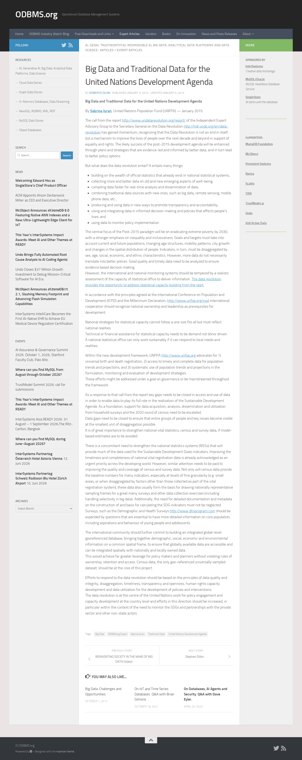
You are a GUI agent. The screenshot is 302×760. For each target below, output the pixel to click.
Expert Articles (129, 34)
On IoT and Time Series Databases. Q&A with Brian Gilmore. (154, 694)
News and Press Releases (219, 34)
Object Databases (30, 130)
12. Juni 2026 (41, 459)
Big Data (99, 634)
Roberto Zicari (99, 93)
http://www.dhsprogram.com (192, 511)
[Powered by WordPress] (31, 751)
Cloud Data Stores (30, 83)
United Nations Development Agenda (187, 634)
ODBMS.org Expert (117, 634)
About (247, 34)
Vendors (150, 34)
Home (19, 34)
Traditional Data (156, 634)
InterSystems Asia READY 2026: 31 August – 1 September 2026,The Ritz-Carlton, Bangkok (44, 424)
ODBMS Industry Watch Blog (49, 34)
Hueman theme (65, 751)
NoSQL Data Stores (31, 120)
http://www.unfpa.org (178, 355)
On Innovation (186, 34)
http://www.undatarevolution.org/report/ (154, 120)
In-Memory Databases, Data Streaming (44, 102)
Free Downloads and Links (93, 34)
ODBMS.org (36, 14)
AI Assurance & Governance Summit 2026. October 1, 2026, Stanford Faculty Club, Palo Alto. (41, 355)
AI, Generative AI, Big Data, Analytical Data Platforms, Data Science (43, 70)
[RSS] (70, 45)
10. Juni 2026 (41, 478)
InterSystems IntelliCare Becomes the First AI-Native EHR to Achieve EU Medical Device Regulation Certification (44, 319)
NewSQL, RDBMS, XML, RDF (37, 111)
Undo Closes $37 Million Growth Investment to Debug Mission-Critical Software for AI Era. (42, 274)
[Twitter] (63, 45)
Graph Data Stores (30, 92)
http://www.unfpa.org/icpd (188, 300)
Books (166, 34)
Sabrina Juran (137, 634)
